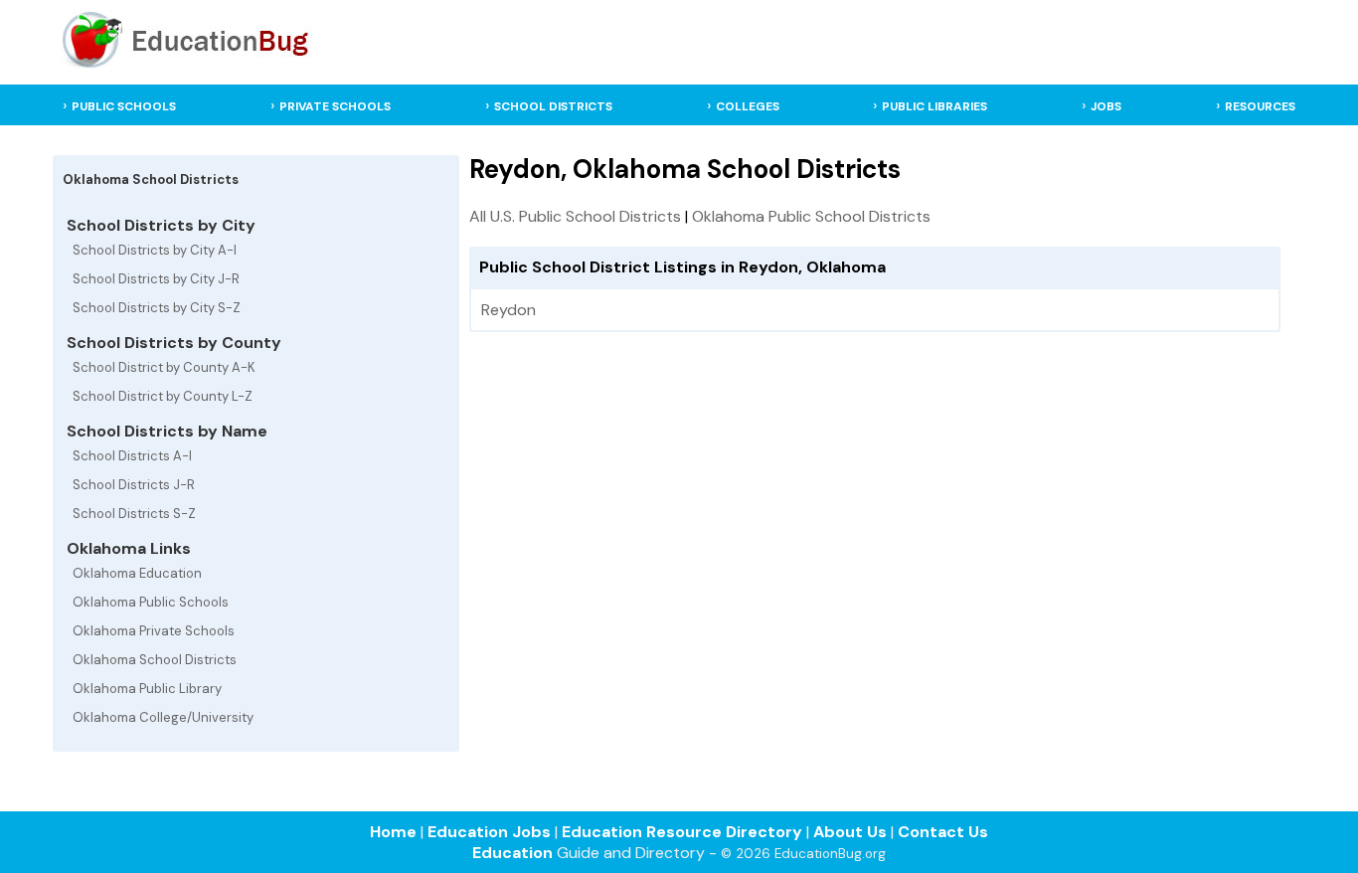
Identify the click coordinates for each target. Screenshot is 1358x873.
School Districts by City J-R (156, 278)
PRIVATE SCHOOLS (335, 106)
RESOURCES (1260, 106)
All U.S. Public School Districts (575, 216)
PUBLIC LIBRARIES (934, 106)
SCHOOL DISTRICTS (553, 106)
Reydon (508, 309)
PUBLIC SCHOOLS (124, 106)
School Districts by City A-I (155, 250)
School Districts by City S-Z (157, 307)
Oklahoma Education (137, 573)
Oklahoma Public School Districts (811, 216)
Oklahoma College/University (163, 717)
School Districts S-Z (134, 513)
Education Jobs (489, 831)
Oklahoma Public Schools (151, 602)
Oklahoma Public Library (147, 688)
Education (512, 852)
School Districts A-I (132, 455)
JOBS (1106, 106)
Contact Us (943, 831)
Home (393, 831)
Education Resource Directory (682, 831)
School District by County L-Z (163, 396)
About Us (850, 831)
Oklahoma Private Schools (154, 630)
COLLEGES (747, 106)
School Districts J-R (134, 484)
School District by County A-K (164, 367)
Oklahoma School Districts (155, 659)
